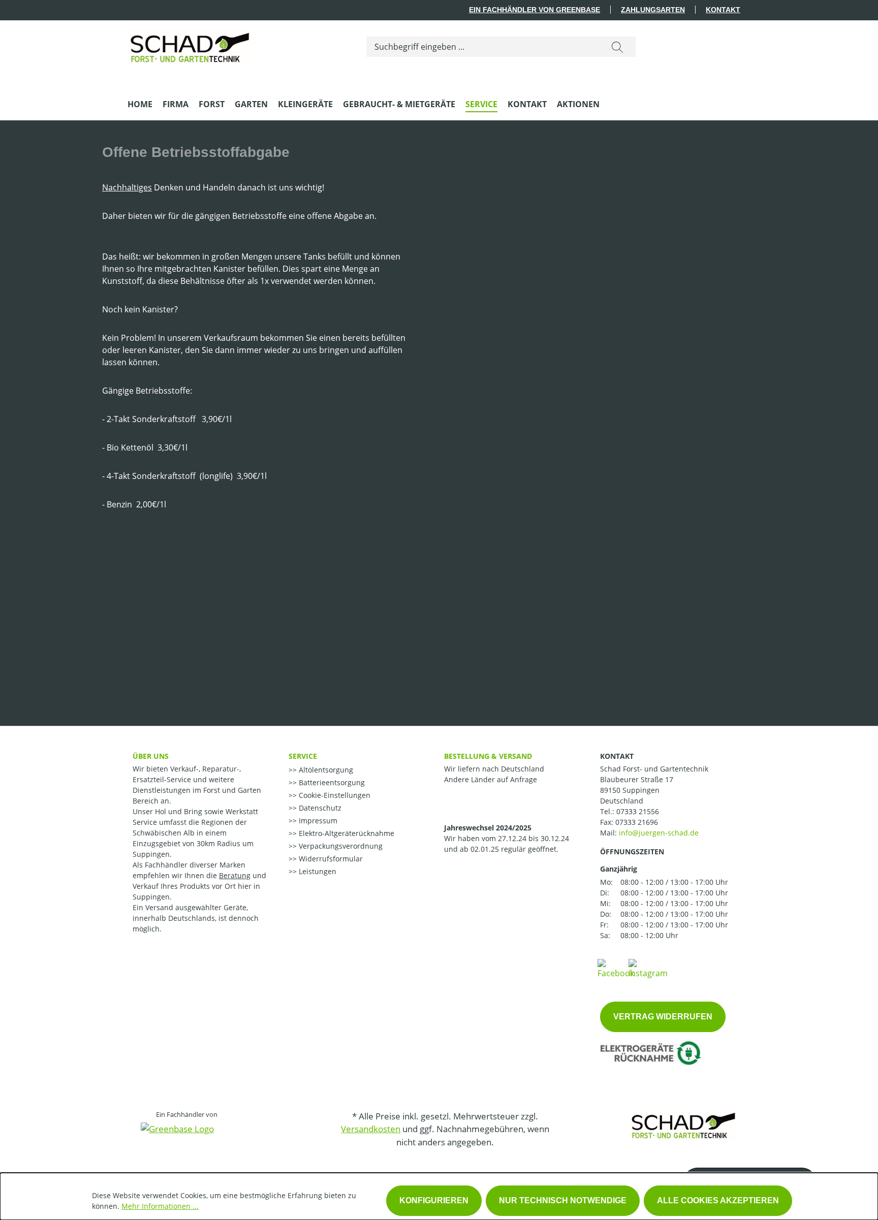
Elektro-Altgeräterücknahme (345, 833)
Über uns (151, 756)
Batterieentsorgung (331, 782)
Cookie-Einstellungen (333, 795)
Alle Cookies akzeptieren (718, 1200)
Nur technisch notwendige (562, 1200)
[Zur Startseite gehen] (190, 44)
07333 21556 (637, 811)
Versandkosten (370, 1129)
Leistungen (316, 871)
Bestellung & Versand (488, 756)
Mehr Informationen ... (160, 1206)
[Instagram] (648, 968)
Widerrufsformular (330, 858)
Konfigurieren (433, 1200)
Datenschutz (319, 808)
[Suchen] (617, 47)
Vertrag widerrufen (662, 1016)
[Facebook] (616, 968)
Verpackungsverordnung (340, 846)
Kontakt (723, 10)
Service (303, 756)
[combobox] (483, 47)
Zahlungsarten (653, 10)
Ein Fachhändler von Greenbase (534, 10)
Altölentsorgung (325, 770)
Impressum (317, 820)
